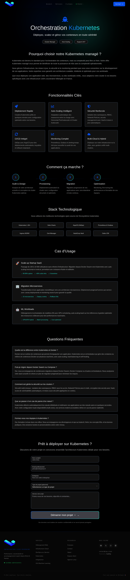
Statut (69, 552)
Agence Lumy (72, 559)
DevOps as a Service (42, 552)
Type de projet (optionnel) (40, 484)
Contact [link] (118, 4)
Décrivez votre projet (38, 493)
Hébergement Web (42, 545)
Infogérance (39, 559)
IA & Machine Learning (43, 563)
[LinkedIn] (115, 545)
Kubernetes (39, 556)
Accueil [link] (49, 4)
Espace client (72, 556)
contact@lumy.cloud (105, 551)
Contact (69, 548)
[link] (9, 4)
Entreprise (35, 475)
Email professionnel (38, 467)
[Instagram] (111, 545)
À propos (70, 545)
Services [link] (58, 4)
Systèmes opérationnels (13, 563)
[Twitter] (106, 545)
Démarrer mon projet (65, 515)
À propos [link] (69, 4)
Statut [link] (80, 4)
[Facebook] (101, 545)
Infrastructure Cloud (42, 548)
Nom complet (36, 458)
